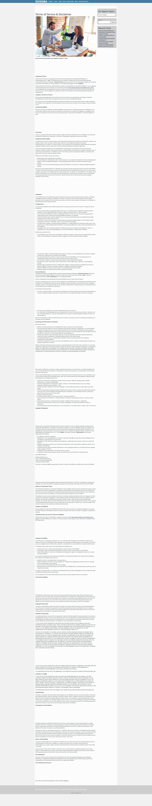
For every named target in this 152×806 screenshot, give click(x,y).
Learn (55, 1)
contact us (66, 780)
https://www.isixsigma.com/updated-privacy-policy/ (81, 87)
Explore (51, 1)
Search (100, 20)
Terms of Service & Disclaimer (52, 789)
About (76, 1)
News (60, 1)
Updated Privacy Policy (67, 789)
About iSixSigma (39, 789)
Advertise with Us (83, 1)
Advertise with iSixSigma (80, 789)
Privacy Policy (70, 1)
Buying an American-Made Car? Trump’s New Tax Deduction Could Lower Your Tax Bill (106, 32)
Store (64, 1)
